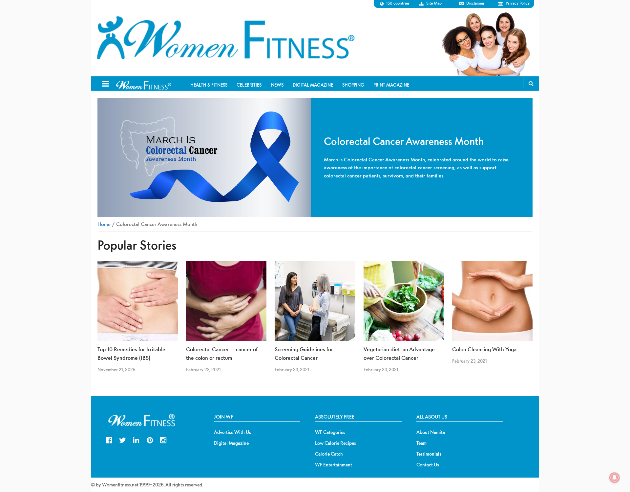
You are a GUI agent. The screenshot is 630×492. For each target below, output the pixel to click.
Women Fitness (225, 38)
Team (421, 443)
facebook (109, 439)
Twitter (122, 439)
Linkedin (136, 439)
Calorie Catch (329, 454)
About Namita (430, 432)
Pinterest (149, 439)
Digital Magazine (231, 443)
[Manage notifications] (614, 477)
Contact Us (427, 465)
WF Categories (330, 432)
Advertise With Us (232, 432)
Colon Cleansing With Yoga (484, 349)
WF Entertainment (333, 465)
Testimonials (428, 454)
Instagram (163, 439)
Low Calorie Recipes (335, 443)
